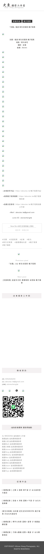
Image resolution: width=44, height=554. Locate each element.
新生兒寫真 (7, 242)
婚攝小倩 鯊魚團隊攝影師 (11, 441)
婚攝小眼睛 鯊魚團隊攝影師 (12, 446)
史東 (23, 239)
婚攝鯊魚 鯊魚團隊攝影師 (11, 438)
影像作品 (16, 21)
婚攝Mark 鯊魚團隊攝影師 (12, 444)
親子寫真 (27, 21)
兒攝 (5, 239)
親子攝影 (7, 245)
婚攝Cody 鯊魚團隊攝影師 (12, 460)
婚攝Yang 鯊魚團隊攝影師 (12, 452)
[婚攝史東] (14, 5)
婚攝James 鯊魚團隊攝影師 (12, 449)
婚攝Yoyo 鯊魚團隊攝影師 (12, 471)
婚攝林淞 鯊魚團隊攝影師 (11, 463)
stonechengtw (12, 384)
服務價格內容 (21, 242)
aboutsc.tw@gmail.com (14, 381)
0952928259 (10, 379)
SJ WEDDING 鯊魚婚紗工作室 (13, 436)
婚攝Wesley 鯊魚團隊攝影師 (13, 455)
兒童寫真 (14, 239)
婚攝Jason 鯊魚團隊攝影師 (12, 465)
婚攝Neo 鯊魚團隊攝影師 (11, 457)
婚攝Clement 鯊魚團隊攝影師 (13, 468)
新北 (30, 239)
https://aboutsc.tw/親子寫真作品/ (28, 191)
